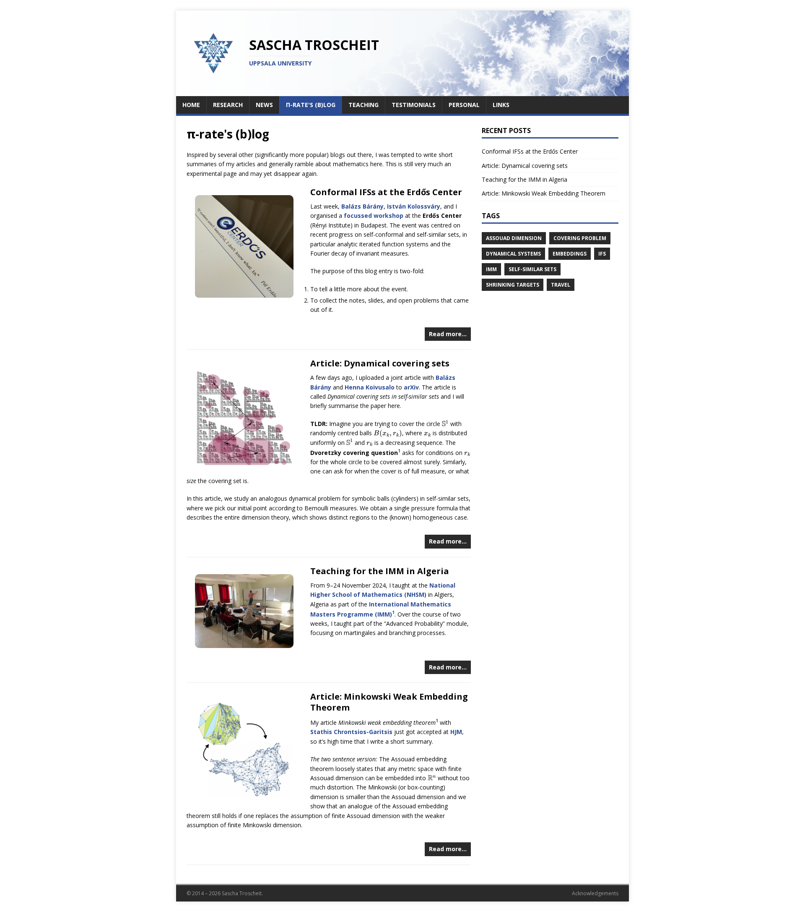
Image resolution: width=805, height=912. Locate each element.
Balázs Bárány (362, 206)
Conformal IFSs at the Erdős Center (386, 192)
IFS (602, 253)
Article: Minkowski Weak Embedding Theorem (389, 702)
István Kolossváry (413, 206)
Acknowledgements (595, 893)
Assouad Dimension (514, 238)
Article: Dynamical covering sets (379, 363)
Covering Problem (579, 238)
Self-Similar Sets (532, 269)
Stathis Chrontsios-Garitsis (351, 732)
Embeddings (570, 253)
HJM (456, 732)
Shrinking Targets (512, 284)
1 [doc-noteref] (399, 451)
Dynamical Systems (513, 253)
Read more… (448, 334)
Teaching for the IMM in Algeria (379, 571)
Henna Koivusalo (370, 387)
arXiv (411, 387)
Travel (560, 284)
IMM (491, 269)
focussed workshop (373, 216)
